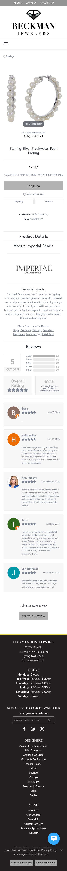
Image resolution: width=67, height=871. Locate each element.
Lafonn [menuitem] (33, 768)
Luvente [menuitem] (33, 772)
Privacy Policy (49, 850)
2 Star (29, 366)
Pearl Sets (48, 334)
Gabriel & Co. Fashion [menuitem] (33, 759)
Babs (25, 408)
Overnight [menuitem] (33, 781)
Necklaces (19, 334)
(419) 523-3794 (33, 136)
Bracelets (48, 330)
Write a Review (33, 615)
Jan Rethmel (30, 568)
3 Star (29, 363)
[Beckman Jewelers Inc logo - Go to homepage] (33, 22)
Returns (49, 201)
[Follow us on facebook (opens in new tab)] (24, 729)
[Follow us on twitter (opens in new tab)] (42, 729)
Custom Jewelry (33, 823)
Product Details (33, 236)
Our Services (33, 814)
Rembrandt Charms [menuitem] (33, 786)
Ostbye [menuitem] (33, 777)
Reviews (33, 346)
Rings (16, 330)
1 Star (29, 370)
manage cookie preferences (32, 854)
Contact (33, 832)
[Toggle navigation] (5, 44)
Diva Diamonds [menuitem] (33, 750)
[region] (33, 98)
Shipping (18, 201)
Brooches (31, 334)
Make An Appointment (33, 828)
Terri (25, 520)
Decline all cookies (21, 862)
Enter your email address (34, 713)
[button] (17, 3)
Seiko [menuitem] (33, 790)
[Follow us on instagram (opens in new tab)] (32, 729)
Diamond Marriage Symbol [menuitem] (33, 745)
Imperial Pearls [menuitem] (33, 763)
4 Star (29, 359)
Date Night (33, 819)
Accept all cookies (46, 862)
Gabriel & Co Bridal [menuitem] (33, 754)
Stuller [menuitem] (33, 795)
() (57, 356)
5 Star (29, 356)
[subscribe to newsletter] (49, 720)
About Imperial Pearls (33, 246)
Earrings (10, 56)
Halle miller (29, 435)
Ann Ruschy (29, 477)
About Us (33, 810)
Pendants (25, 330)
